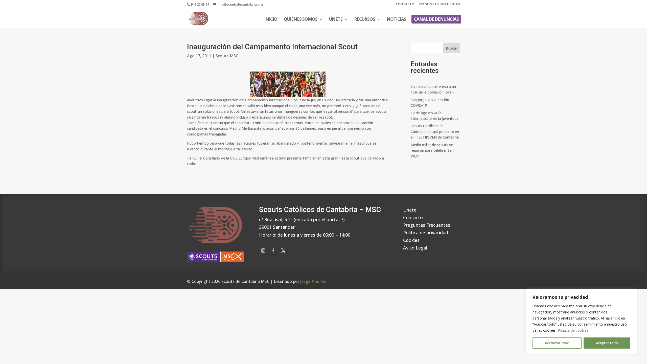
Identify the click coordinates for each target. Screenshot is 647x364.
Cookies (411, 239)
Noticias (396, 19)
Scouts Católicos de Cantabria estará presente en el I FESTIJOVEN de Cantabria (435, 131)
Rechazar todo (557, 342)
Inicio (270, 19)
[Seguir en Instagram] (263, 250)
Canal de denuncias (436, 19)
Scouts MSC (227, 56)
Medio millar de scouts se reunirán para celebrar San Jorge (432, 150)
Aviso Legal (415, 247)
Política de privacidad (425, 232)
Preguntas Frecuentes (439, 4)
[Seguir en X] (283, 250)
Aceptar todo (607, 342)
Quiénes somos (300, 19)
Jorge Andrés (313, 281)
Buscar (451, 48)
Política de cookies (573, 330)
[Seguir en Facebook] (273, 250)
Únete (335, 19)
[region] (581, 321)
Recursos (364, 19)
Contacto (405, 4)
